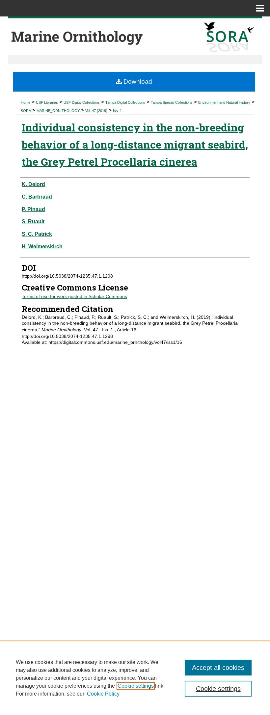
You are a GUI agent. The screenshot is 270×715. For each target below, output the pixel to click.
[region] (135, 678)
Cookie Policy (103, 694)
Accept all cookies (218, 667)
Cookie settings (136, 686)
